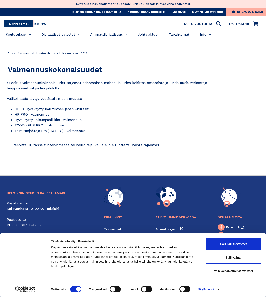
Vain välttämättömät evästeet (233, 271)
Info (203, 34)
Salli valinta (233, 257)
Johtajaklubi (148, 34)
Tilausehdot (112, 229)
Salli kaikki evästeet (233, 244)
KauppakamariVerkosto (148, 12)
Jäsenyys (179, 12)
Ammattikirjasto (169, 229)
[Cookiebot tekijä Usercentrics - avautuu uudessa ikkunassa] (25, 289)
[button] (202, 23)
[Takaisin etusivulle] (25, 23)
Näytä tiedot (206, 289)
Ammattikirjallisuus (106, 34)
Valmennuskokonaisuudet (36, 53)
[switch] (115, 289)
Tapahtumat (179, 34)
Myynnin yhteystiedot (207, 12)
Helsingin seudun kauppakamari (97, 12)
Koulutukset (16, 34)
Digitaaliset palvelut (58, 34)
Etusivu (12, 53)
